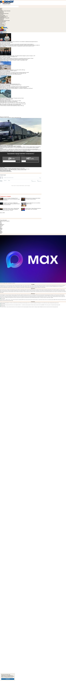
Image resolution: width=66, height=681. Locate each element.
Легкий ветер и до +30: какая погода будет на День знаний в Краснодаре (10, 285)
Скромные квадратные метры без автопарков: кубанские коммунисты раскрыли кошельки (14, 59)
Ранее (9, 180)
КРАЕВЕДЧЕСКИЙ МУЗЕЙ (4, 13)
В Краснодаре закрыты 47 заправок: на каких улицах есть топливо (10, 100)
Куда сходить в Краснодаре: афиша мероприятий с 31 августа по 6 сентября (42, 286)
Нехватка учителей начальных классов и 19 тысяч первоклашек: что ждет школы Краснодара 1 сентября (34, 295)
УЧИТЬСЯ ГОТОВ (5, 28)
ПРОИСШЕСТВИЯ (3, 21)
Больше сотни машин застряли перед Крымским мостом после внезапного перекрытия (54, 285)
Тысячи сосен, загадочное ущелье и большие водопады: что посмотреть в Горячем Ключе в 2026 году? (16, 88)
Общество (1, 116)
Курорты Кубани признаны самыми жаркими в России (8, 286)
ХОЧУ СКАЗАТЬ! (2, 25)
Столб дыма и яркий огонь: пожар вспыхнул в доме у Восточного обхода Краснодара (42, 299)
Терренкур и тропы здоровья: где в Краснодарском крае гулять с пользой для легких (47, 290)
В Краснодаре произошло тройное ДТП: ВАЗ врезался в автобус (10, 169)
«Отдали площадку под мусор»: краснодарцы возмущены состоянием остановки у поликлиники (23, 290)
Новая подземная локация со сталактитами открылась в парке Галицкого (42, 297)
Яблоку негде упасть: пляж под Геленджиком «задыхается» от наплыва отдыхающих (13, 87)
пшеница (10, 171)
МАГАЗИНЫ (5, 31)
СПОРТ (1, 23)
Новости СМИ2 (2, 212)
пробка (1, 171)
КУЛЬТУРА (1, 14)
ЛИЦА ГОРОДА (2, 15)
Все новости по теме (3, 43)
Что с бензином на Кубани (4, 89)
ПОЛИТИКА (2, 19)
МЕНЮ (1, 8)
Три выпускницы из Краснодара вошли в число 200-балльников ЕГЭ (10, 74)
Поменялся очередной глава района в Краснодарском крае (9, 168)
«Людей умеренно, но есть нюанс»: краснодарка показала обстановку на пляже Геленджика (14, 86)
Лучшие (5, 180)
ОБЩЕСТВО (2, 18)
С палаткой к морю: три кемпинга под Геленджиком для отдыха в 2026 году (10, 289)
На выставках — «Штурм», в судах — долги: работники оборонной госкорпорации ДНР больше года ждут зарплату (15, 299)
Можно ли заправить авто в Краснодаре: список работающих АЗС (22, 287)
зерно (8, 171)
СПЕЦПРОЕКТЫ (2, 22)
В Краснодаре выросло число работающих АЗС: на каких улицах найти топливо (12, 102)
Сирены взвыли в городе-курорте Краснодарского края (46, 289)
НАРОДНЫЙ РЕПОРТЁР (4, 16)
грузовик (5, 171)
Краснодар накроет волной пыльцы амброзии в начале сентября (30, 289)
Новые (1, 180)
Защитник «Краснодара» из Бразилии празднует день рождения (25, 291)
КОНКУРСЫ (2, 12)
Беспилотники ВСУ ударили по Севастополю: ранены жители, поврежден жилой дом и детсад (17, 296)
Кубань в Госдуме (3, 46)
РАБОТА (5, 27)
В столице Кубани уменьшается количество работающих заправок (43, 291)
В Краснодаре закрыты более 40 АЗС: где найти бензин (8, 101)
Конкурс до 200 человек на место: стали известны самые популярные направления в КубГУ (14, 72)
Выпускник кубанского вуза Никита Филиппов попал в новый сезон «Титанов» (40, 296)
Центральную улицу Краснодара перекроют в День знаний (23, 286)
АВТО (1, 9)
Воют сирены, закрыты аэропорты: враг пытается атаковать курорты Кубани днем (31, 285)
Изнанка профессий (3, 32)
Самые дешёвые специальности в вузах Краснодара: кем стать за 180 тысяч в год (13, 73)
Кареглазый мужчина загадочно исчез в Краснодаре (38, 287)
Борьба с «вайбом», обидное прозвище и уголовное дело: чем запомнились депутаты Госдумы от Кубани (16, 58)
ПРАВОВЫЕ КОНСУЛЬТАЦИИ (5, 20)
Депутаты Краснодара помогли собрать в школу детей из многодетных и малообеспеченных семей (18, 297)
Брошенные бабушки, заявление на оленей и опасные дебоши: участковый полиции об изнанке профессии (16, 44)
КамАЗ (3, 171)
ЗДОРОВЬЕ (2, 11)
